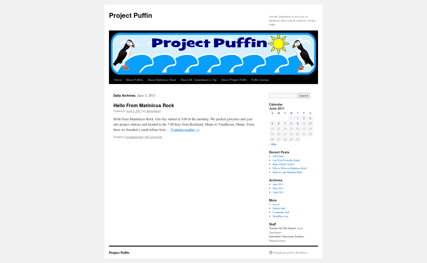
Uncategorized (134, 137)
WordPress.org (280, 216)
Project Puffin (130, 15)
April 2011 (278, 192)
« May (272, 144)
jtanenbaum (153, 111)
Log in (276, 204)
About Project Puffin (234, 80)
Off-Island (278, 156)
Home (117, 80)
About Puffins (134, 80)
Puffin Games (260, 80)
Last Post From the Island (286, 160)
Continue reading (185, 129)
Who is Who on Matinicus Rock (290, 168)
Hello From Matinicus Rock (143, 105)
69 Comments (153, 137)
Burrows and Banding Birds (287, 172)
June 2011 (278, 184)
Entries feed (279, 208)
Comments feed (281, 212)
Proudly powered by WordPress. (291, 252)
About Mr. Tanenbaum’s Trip (199, 80)
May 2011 (278, 188)
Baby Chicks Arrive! (284, 164)
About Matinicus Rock (162, 80)
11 (310, 123)
